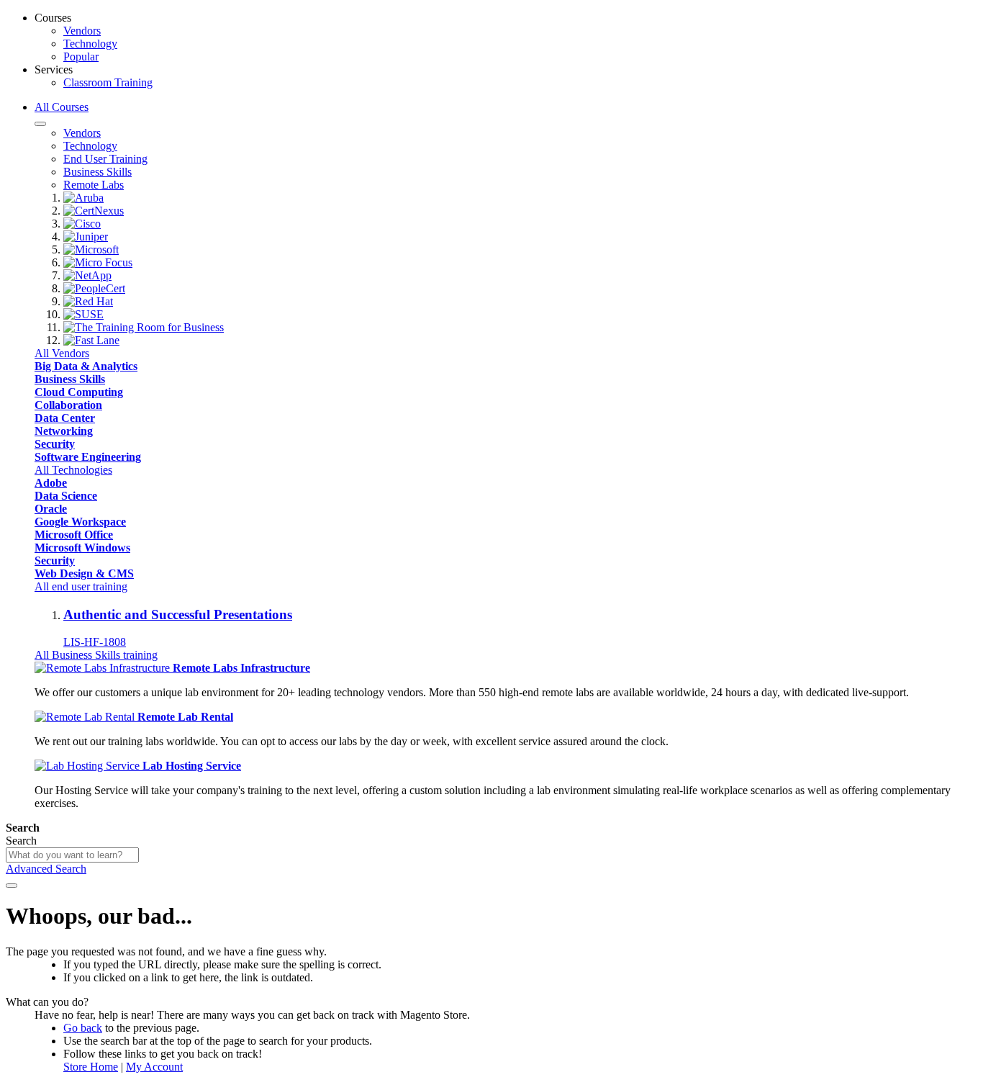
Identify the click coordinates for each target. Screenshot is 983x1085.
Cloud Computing (79, 392)
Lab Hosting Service (191, 766)
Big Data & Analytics (86, 366)
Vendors (82, 30)
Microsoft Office (74, 534)
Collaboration (68, 405)
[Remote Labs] (104, 668)
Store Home (90, 1067)
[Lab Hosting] (88, 766)
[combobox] (72, 855)
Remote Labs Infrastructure (241, 668)
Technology (90, 43)
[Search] (11, 885)
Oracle (51, 509)
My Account (154, 1067)
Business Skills (70, 379)
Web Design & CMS (84, 573)
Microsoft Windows (82, 547)
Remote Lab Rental (185, 717)
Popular (81, 56)
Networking (64, 431)
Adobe (51, 483)
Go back (82, 1028)
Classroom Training (108, 82)
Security (55, 444)
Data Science (66, 496)
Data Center (65, 418)
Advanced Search (46, 869)
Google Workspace (80, 522)
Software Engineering (88, 457)
